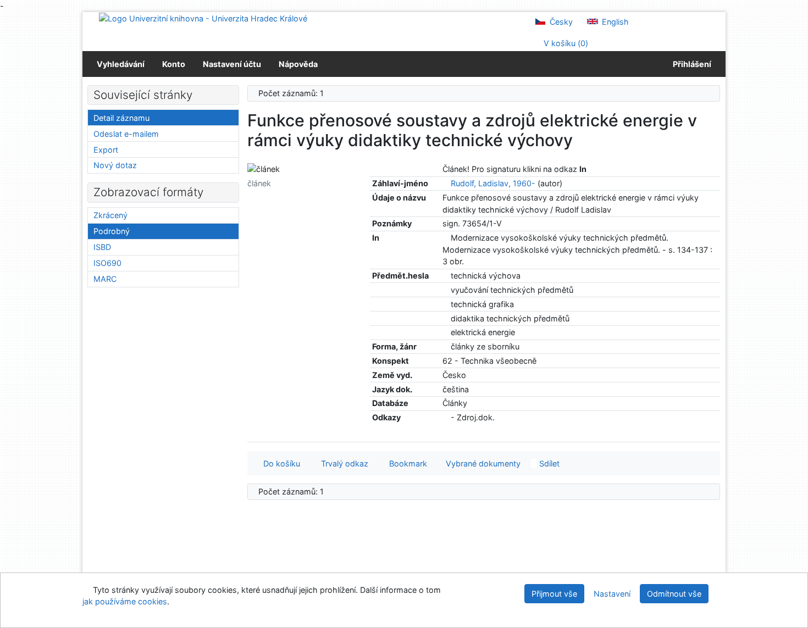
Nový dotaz (115, 165)
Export (105, 149)
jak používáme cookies (124, 601)
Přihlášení (690, 64)
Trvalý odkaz (342, 463)
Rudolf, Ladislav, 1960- (493, 183)
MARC (105, 279)
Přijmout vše (554, 593)
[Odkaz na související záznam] (445, 183)
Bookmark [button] (406, 463)
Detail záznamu (121, 118)
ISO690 (107, 263)
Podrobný (111, 231)
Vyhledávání (121, 64)
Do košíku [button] (279, 463)
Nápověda (298, 64)
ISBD (102, 247)
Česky (560, 21)
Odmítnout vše (674, 593)
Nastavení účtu (232, 64)
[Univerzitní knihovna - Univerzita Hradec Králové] (203, 18)
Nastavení (612, 593)
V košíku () (564, 43)
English (614, 21)
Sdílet (548, 463)
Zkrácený (110, 215)
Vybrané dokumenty (482, 463)
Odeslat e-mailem (126, 133)
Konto (173, 64)
